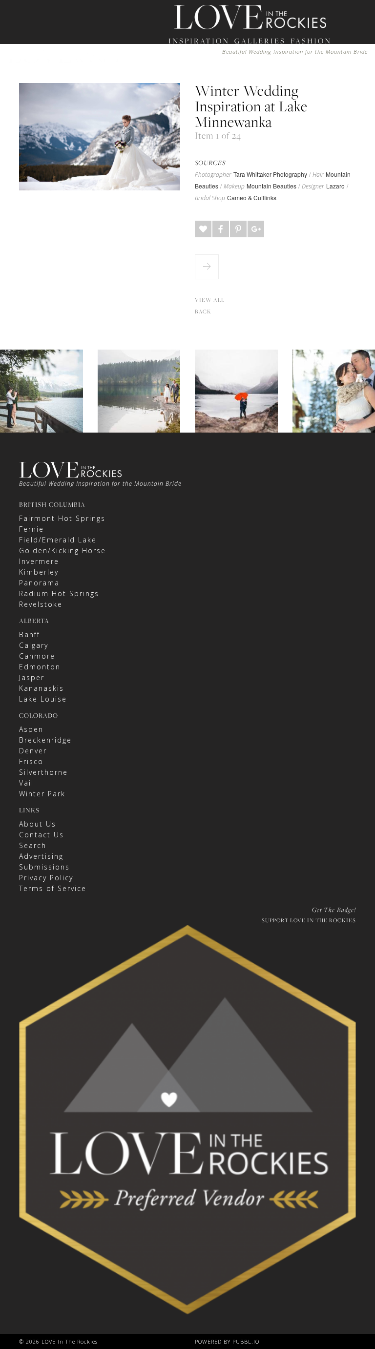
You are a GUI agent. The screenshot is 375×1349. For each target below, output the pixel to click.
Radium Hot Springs (59, 593)
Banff (29, 634)
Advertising (41, 856)
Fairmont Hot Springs (62, 518)
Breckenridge (45, 740)
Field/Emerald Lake (58, 539)
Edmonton (40, 666)
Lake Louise (43, 699)
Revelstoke (40, 604)
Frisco (31, 761)
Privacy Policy (46, 877)
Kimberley (39, 572)
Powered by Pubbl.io (227, 1341)
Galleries (260, 41)
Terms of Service (52, 888)
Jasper (31, 677)
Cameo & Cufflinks (251, 197)
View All (210, 300)
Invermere (39, 561)
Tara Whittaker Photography (270, 174)
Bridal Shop (210, 198)
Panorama (39, 582)
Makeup (234, 186)
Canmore (37, 656)
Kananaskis (41, 688)
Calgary (33, 645)
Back (203, 311)
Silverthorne (43, 772)
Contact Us (41, 834)
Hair (318, 175)
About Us (37, 824)
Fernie (31, 529)
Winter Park (42, 793)
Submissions (44, 867)
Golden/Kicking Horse (62, 550)
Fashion (311, 41)
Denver (33, 750)
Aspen (31, 729)
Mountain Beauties (271, 186)
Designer (313, 186)
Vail (26, 783)
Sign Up (266, 96)
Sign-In (234, 96)
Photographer (213, 175)
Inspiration (198, 41)
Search (32, 845)
